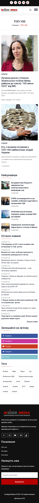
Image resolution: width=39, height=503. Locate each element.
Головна (15, 25)
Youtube (8, 346)
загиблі (15, 386)
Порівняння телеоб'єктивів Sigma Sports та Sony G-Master (24, 226)
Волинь (5, 371)
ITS (24, 498)
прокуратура (7, 381)
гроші (18, 381)
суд (30, 371)
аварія (32, 386)
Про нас (4, 447)
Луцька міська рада (26, 376)
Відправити (19, 482)
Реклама (4, 451)
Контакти (4, 455)
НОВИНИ (4, 74)
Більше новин (32, 322)
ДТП (23, 386)
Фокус (4, 162)
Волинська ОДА (8, 376)
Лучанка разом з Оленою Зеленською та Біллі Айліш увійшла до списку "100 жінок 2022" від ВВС (17, 82)
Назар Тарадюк (6, 100)
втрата (14, 391)
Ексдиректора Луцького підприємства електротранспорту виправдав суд (21, 186)
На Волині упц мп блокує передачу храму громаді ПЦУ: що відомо (24, 214)
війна (14, 371)
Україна (27, 381)
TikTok (6, 357)
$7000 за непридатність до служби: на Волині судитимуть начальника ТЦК (24, 200)
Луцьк (22, 371)
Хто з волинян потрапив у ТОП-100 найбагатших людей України (17, 150)
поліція (5, 391)
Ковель (5, 386)
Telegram (8, 351)
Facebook (8, 336)
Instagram (8, 341)
